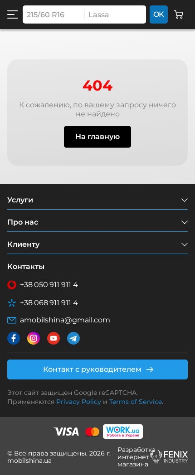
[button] (12, 14)
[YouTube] (53, 338)
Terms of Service (135, 402)
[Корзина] (179, 14)
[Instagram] (33, 338)
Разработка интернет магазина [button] (132, 457)
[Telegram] (73, 338)
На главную (97, 136)
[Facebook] (13, 338)
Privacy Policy (78, 402)
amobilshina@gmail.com (65, 320)
